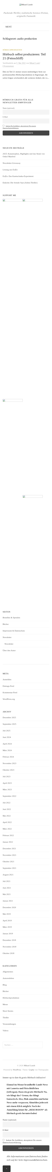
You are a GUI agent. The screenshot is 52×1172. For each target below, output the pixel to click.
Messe (5, 1004)
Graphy (31, 1070)
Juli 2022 (6, 803)
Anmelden (7, 679)
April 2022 (7, 822)
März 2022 (7, 829)
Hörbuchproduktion (12, 50)
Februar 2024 (8, 757)
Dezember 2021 (9, 848)
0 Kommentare (8, 66)
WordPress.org (9, 699)
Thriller (6, 1018)
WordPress (17, 1070)
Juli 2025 (6, 731)
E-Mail (5, 117)
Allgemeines (8, 972)
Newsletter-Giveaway (12, 163)
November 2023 (9, 763)
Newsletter (7, 637)
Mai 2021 (7, 894)
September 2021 (9, 868)
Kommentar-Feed (10, 692)
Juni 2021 (7, 888)
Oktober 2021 (8, 862)
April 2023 (7, 783)
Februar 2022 (8, 835)
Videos (5, 1031)
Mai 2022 (7, 816)
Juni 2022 (7, 809)
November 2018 (9, 947)
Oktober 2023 (8, 770)
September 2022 (9, 796)
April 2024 (7, 744)
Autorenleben (8, 978)
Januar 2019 (8, 934)
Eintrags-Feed (8, 686)
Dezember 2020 (9, 907)
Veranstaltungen (9, 1024)
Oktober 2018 (8, 953)
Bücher (6, 624)
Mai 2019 (7, 914)
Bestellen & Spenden (11, 618)
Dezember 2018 (9, 940)
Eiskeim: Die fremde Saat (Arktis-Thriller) (20, 183)
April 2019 (7, 921)
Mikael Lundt (29, 1065)
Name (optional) (8, 108)
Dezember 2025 (9, 717)
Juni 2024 (7, 737)
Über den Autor (9, 650)
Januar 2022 (8, 842)
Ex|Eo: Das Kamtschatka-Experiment (18, 176)
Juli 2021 (6, 881)
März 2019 (7, 927)
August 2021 (8, 875)
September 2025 (9, 724)
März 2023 (7, 789)
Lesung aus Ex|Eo (10, 170)
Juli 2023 (6, 776)
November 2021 (9, 855)
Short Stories (8, 1011)
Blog (5, 985)
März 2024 (7, 750)
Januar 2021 (8, 901)
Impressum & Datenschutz (14, 631)
